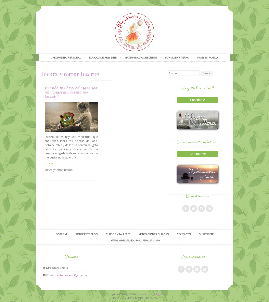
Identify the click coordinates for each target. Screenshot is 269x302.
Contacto (184, 234)
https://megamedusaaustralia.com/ (135, 240)
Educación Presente (103, 57)
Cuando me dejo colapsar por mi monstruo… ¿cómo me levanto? (71, 92)
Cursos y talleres (118, 234)
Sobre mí (61, 234)
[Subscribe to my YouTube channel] (209, 208)
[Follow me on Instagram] (201, 208)
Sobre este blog (86, 234)
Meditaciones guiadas (154, 234)
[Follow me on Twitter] (193, 208)
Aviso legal (155, 294)
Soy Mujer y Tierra (177, 57)
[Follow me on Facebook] (185, 208)
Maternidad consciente (141, 57)
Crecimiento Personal (66, 57)
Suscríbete (206, 234)
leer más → (51, 163)
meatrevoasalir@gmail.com (72, 275)
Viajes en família (207, 57)
